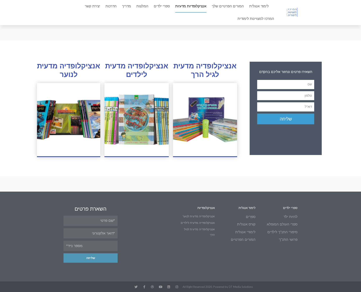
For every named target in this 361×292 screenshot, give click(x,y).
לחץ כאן (68, 119)
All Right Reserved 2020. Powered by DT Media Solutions (218, 286)
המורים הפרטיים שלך (228, 6)
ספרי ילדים (162, 6)
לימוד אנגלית (259, 6)
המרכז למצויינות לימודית (256, 19)
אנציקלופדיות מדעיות (190, 6)
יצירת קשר (92, 6)
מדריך (126, 6)
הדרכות (111, 6)
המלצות (142, 6)
